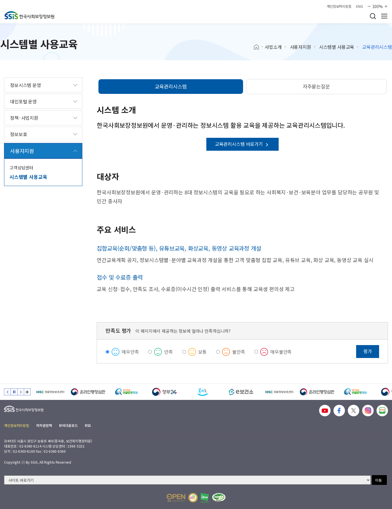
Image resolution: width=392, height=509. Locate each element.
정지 (14, 391)
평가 (367, 351)
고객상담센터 (21, 167)
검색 (373, 16)
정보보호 (18, 134)
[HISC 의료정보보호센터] (50, 392)
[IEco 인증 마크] (205, 498)
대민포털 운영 (23, 101)
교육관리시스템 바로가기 (239, 143)
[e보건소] (241, 392)
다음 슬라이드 (20, 391)
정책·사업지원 (24, 117)
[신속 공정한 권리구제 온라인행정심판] (88, 392)
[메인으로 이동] (29, 15)
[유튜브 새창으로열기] (325, 410)
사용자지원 (300, 46)
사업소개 (273, 46)
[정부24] (164, 392)
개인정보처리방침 (339, 6)
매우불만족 (281, 351)
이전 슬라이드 (7, 391)
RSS (88, 425)
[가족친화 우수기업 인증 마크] (193, 497)
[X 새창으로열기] (353, 410)
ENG (359, 6)
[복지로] (203, 392)
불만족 (238, 351)
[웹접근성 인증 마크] (219, 497)
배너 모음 (27, 391)
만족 (168, 351)
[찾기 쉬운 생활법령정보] (126, 392)
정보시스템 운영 (25, 85)
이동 (378, 480)
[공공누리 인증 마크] (175, 498)
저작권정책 (44, 425)
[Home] (258, 47)
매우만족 (130, 351)
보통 (202, 351)
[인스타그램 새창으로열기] (368, 410)
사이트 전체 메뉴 (384, 16)
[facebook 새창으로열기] (339, 410)
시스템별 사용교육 (336, 46)
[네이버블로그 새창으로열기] (382, 410)
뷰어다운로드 (68, 425)
